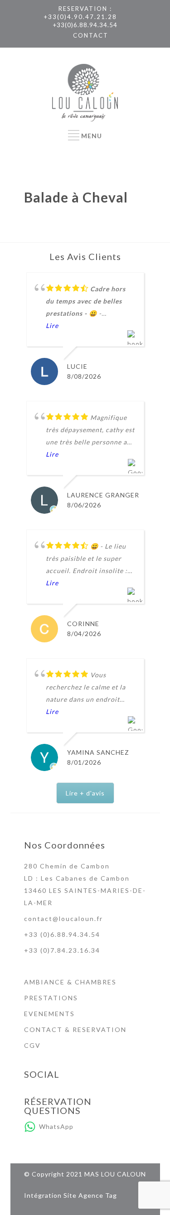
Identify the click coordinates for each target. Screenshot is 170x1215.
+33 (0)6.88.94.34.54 (62, 934)
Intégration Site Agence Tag (70, 1195)
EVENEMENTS (49, 1013)
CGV (32, 1045)
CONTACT (90, 35)
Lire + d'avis (85, 793)
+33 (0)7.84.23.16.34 (62, 950)
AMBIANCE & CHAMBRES (70, 982)
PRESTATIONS (51, 998)
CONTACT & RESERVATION (75, 1029)
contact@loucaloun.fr (63, 918)
